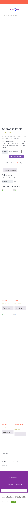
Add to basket (16, 156)
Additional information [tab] (10, 170)
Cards (7, 15)
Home (3, 15)
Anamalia (4, 165)
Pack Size (4, 151)
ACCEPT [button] (13, 501)
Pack (18, 163)
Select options (6, 308)
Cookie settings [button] (6, 501)
